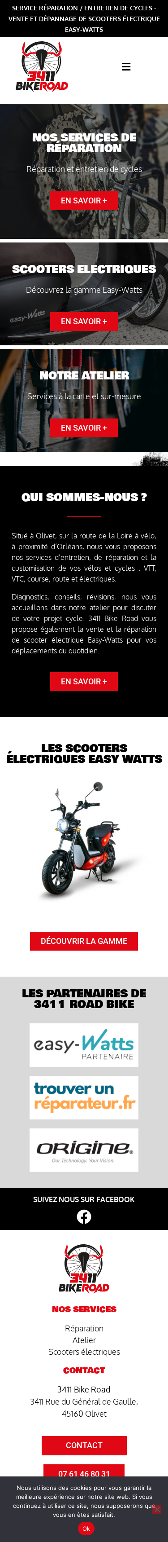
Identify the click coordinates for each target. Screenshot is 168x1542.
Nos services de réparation (84, 143)
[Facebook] (84, 1216)
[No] (156, 1509)
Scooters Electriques (84, 269)
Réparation (84, 1328)
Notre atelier (84, 375)
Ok (86, 1528)
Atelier (84, 1340)
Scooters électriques (84, 1352)
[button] (126, 66)
